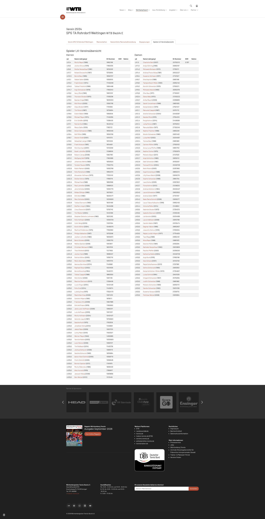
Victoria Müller (148, 206)
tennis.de (139, 433)
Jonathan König (80, 326)
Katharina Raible (149, 254)
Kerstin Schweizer (149, 86)
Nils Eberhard (79, 148)
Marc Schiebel (79, 199)
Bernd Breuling (79, 271)
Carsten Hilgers (80, 298)
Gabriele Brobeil (149, 209)
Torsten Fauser (79, 165)
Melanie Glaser (148, 155)
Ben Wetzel (78, 377)
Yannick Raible (79, 339)
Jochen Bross (79, 66)
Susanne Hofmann (149, 76)
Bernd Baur (78, 76)
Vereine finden (175, 457)
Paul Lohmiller (79, 185)
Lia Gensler (147, 216)
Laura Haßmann (148, 220)
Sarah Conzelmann (150, 103)
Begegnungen (144, 42)
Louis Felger (78, 285)
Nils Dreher (78, 278)
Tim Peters (78, 110)
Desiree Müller (148, 244)
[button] (4, 515)
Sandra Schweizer (149, 288)
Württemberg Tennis (178, 447)
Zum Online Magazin (93, 434)
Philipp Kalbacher (80, 233)
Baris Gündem (79, 240)
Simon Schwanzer (80, 131)
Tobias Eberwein (80, 203)
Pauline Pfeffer (148, 250)
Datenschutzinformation (179, 433)
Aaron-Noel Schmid (81, 357)
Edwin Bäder (79, 114)
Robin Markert (79, 168)
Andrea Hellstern (149, 189)
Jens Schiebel (79, 189)
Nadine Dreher (148, 151)
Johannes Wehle (80, 161)
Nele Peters (147, 168)
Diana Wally (147, 96)
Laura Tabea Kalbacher (151, 203)
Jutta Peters (147, 124)
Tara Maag (146, 237)
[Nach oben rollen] (260, 514)
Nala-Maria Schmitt (150, 199)
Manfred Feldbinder (81, 230)
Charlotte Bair (148, 62)
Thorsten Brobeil (80, 96)
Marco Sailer (78, 127)
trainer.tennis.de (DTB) (144, 436)
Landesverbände (142, 431)
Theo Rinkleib (79, 250)
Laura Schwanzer (149, 192)
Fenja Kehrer (147, 120)
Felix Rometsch (80, 172)
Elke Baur (146, 93)
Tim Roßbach (79, 346)
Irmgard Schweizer (150, 278)
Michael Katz (78, 182)
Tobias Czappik (79, 274)
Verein (80, 42)
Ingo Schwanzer (80, 90)
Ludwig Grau (79, 292)
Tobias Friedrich (80, 86)
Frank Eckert (79, 83)
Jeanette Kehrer (149, 230)
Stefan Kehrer (79, 179)
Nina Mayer (147, 240)
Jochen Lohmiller (80, 237)
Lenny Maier (78, 333)
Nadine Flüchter (149, 131)
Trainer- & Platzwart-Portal (180, 455)
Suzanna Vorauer (149, 292)
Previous (63, 402)
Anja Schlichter (148, 158)
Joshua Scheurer (80, 350)
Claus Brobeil (79, 107)
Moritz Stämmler (80, 367)
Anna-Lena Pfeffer (149, 148)
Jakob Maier (78, 329)
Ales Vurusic (78, 370)
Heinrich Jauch (79, 319)
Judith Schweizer (149, 281)
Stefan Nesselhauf (81, 69)
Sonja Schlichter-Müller (151, 271)
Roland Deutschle (80, 73)
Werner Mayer (79, 336)
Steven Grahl (79, 138)
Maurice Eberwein (80, 281)
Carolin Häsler (148, 223)
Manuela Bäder (148, 127)
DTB (137, 429)
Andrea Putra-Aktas (150, 73)
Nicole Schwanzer (149, 134)
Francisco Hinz (79, 302)
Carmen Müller (148, 144)
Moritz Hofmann (80, 315)
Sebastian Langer (80, 141)
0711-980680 (72, 491)
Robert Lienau (79, 155)
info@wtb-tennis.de (72, 493)
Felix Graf (77, 288)
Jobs (172, 445)
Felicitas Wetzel (148, 295)
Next (202, 402)
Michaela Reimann (149, 69)
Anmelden (193, 489)
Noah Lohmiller (80, 151)
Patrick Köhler (79, 257)
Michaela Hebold (149, 90)
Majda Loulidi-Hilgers (150, 233)
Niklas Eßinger (79, 192)
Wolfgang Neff (79, 158)
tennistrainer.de (142, 443)
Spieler (163, 42)
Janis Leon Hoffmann (82, 309)
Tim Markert (78, 213)
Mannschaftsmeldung (123, 42)
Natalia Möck (147, 117)
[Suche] (191, 6)
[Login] (197, 6)
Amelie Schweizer (149, 114)
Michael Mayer (79, 117)
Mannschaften (102, 42)
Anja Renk (146, 257)
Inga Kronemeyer (149, 172)
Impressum (174, 429)
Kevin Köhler (79, 227)
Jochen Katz (78, 254)
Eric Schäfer (78, 120)
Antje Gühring (148, 66)
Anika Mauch (147, 100)
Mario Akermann (80, 261)
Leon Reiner (78, 343)
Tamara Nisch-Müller (150, 83)
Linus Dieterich (80, 209)
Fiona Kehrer (147, 185)
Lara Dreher (147, 182)
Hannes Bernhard (80, 264)
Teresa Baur (147, 141)
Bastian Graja (79, 100)
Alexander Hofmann (81, 175)
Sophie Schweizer (149, 179)
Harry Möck (78, 93)
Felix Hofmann (79, 220)
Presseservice (175, 442)
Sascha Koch (79, 322)
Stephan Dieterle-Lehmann (84, 216)
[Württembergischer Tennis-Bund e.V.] (76, 9)
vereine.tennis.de (142, 438)
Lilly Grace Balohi (149, 175)
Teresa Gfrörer (148, 165)
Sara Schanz (147, 261)
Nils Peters (78, 103)
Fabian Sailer (79, 79)
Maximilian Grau (80, 295)
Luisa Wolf (147, 138)
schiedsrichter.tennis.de (145, 441)
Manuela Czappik (149, 110)
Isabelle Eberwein (149, 213)
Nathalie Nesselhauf (150, 247)
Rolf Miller (78, 134)
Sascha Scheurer (80, 353)
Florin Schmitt (79, 360)
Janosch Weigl (79, 374)
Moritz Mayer (78, 62)
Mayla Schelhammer (150, 264)
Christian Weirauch (81, 247)
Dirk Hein (77, 196)
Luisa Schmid (148, 274)
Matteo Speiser (79, 244)
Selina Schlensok (149, 268)
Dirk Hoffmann (79, 305)
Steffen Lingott (80, 206)
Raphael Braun (79, 268)
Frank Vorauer (79, 144)
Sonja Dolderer (148, 107)
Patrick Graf (78, 124)
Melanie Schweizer (150, 285)
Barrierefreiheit (176, 431)
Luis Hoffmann (79, 312)
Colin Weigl (78, 223)
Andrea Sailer (148, 196)
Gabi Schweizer (148, 161)
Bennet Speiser (80, 363)
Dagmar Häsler (148, 227)
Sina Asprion (147, 79)
